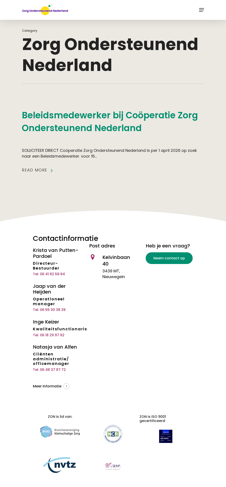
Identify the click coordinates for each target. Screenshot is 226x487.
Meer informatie (47, 386)
